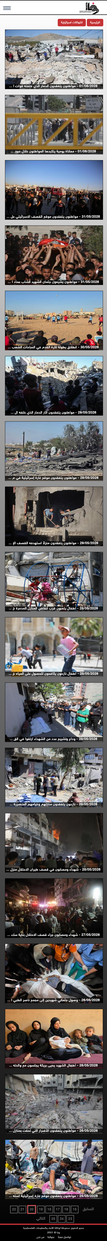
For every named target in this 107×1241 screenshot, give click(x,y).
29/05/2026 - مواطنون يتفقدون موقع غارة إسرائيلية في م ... (53, 478)
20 (32, 1209)
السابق (88, 1209)
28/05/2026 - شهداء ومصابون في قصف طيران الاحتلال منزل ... (53, 870)
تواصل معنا (64, 1237)
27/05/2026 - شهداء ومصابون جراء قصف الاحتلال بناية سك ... (53, 935)
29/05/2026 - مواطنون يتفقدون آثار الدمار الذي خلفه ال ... (53, 413)
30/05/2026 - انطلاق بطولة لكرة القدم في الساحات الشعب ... (53, 347)
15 (75, 1209)
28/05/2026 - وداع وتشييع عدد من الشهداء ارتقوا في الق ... (53, 739)
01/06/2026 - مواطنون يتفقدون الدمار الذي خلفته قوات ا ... (53, 86)
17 (58, 1209)
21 (22, 1209)
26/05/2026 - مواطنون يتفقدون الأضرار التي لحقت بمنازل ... (53, 1131)
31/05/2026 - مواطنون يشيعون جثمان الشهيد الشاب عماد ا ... (53, 282)
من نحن (40, 1237)
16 (66, 1209)
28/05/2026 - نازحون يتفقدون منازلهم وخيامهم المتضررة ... (53, 804)
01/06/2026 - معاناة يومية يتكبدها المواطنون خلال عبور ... (53, 151)
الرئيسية (95, 22)
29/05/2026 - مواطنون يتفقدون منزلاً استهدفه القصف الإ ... (53, 543)
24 (62, 1219)
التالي (40, 1218)
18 (49, 1209)
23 (70, 1219)
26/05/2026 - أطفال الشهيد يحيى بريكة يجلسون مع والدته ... (53, 1066)
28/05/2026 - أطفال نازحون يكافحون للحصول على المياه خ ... (53, 674)
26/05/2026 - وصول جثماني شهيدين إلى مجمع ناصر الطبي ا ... (53, 1000)
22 (14, 1209)
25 (53, 1219)
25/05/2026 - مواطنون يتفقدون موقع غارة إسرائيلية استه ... (53, 1196)
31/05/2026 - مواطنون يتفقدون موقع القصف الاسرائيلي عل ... (53, 217)
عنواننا (51, 1237)
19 (41, 1209)
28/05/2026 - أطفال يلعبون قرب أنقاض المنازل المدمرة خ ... (53, 608)
